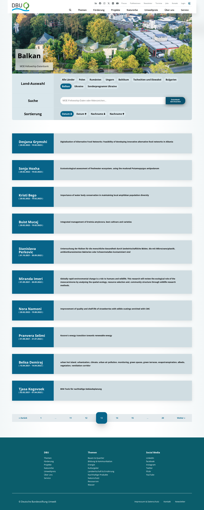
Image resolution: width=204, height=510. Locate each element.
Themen (82, 10)
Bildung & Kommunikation (100, 461)
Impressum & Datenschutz (146, 501)
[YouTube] (117, 3)
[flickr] (113, 3)
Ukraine (78, 86)
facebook (150, 461)
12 (86, 418)
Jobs (167, 3)
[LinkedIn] (96, 3)
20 (163, 418)
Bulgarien (171, 79)
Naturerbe (132, 10)
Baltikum (124, 79)
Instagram (151, 464)
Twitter (149, 468)
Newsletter (148, 3)
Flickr (148, 471)
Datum (66, 113)
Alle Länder (68, 79)
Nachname (97, 113)
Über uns (169, 10)
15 (132, 418)
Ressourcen (93, 481)
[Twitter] (108, 3)
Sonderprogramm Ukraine (102, 86)
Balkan (66, 86)
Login (183, 3)
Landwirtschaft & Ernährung (101, 471)
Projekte (115, 10)
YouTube (150, 474)
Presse (124, 3)
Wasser (91, 484)
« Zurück (23, 418)
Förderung (98, 10)
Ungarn (110, 79)
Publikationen (135, 3)
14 (117, 418)
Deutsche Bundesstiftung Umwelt (38, 501)
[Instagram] (104, 3)
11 (71, 418)
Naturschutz (93, 478)
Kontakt (175, 3)
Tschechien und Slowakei (147, 79)
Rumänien (95, 79)
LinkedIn (150, 458)
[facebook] (100, 3)
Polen (82, 79)
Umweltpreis (151, 10)
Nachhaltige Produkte (98, 474)
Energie (91, 464)
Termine (159, 3)
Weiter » (181, 418)
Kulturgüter (93, 468)
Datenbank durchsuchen (175, 101)
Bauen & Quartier (96, 458)
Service (185, 10)
